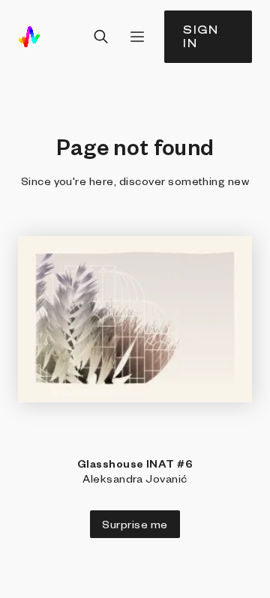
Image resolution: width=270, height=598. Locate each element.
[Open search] (101, 37)
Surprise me (134, 524)
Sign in (201, 36)
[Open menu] (137, 37)
